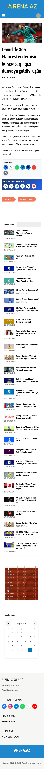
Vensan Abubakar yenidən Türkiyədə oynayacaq (26, 369)
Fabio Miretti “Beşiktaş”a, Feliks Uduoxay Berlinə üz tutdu (26, 333)
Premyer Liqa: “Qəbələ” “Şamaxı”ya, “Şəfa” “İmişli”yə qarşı (27, 392)
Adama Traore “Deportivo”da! (27, 299)
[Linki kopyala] (5, 173)
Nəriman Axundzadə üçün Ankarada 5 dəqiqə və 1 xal (26, 405)
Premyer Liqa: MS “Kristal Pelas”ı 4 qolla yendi (26, 451)
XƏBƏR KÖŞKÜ (9, 224)
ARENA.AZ (22, 750)
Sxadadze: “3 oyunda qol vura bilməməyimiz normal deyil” (27, 245)
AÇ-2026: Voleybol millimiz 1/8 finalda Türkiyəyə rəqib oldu (26, 500)
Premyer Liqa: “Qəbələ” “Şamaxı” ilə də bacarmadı (26, 268)
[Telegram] (22, 167)
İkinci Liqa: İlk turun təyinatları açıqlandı (23, 321)
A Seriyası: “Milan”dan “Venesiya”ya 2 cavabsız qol (26, 462)
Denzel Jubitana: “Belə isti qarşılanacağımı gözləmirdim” (27, 357)
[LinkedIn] (28, 167)
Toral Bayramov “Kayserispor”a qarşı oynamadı (24, 233)
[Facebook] (5, 167)
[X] (28, 186)
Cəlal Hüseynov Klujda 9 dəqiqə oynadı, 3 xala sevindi (27, 380)
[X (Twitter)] (11, 167)
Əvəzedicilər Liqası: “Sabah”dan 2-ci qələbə (25, 280)
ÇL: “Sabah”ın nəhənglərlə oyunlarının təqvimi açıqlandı (27, 309)
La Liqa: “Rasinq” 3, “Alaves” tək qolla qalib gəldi (27, 417)
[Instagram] (11, 186)
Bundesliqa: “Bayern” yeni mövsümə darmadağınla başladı (26, 486)
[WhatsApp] (17, 167)
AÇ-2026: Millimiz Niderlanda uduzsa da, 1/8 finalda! (27, 533)
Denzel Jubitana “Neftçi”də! (26, 523)
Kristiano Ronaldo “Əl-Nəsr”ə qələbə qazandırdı (27, 474)
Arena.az (5, 105)
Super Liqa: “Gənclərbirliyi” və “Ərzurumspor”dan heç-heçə (27, 428)
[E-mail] (34, 167)
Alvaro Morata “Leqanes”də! (27, 290)
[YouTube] (34, 186)
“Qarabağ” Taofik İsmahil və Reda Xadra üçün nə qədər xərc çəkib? (26, 545)
